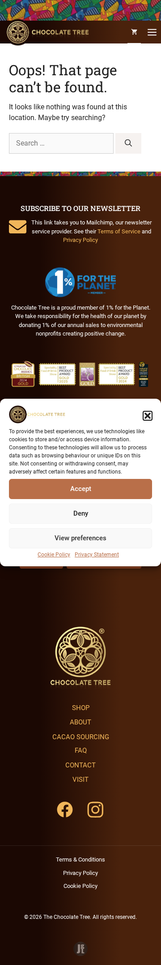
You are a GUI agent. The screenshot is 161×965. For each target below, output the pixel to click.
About (80, 722)
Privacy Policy (80, 240)
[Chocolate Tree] (46, 32)
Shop (80, 708)
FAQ (81, 750)
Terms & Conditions (80, 859)
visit (80, 779)
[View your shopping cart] (134, 32)
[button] (147, 415)
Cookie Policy (54, 554)
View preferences (80, 538)
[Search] (128, 143)
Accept (80, 489)
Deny (80, 513)
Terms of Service (118, 231)
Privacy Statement (97, 554)
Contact (80, 765)
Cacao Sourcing (80, 737)
